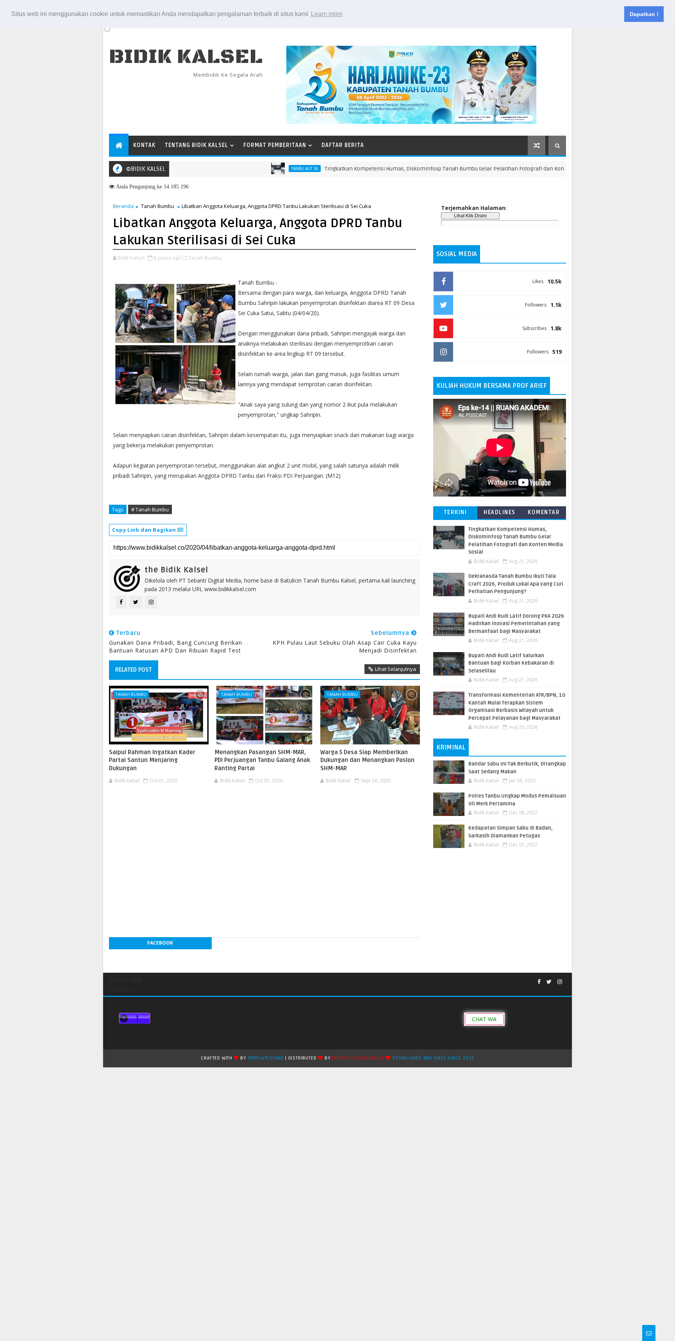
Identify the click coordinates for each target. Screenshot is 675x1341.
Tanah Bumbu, (205, 257)
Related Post (133, 669)
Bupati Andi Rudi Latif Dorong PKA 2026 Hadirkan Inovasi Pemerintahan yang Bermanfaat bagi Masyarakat (516, 624)
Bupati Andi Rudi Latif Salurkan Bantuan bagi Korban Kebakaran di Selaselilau (511, 663)
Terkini (455, 512)
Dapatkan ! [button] (644, 14)
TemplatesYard (266, 1058)
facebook (160, 942)
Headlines (500, 512)
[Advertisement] (264, 810)
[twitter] (549, 982)
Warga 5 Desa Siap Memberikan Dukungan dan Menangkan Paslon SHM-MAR (367, 760)
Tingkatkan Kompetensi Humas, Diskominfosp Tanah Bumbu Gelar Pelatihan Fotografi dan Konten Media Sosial (433, 168)
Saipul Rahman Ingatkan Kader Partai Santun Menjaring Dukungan (152, 760)
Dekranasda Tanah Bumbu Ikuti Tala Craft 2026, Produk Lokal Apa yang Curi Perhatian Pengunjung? (515, 584)
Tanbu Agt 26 (273, 168)
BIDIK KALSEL (186, 57)
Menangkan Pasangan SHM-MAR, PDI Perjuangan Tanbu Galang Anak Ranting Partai (262, 760)
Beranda (123, 206)
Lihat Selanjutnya (395, 668)
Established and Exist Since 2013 (433, 1058)
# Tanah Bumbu (150, 509)
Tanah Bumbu (157, 206)
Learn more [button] (327, 14)
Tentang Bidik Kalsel (196, 145)
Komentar (544, 512)
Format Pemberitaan (274, 145)
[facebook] (539, 982)
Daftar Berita (342, 145)
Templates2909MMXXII (358, 1058)
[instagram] (559, 982)
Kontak (144, 145)
